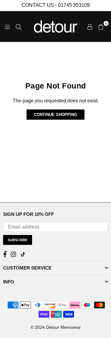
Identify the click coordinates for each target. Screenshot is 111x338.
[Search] (18, 26)
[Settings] (89, 26)
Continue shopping (55, 114)
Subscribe (17, 240)
